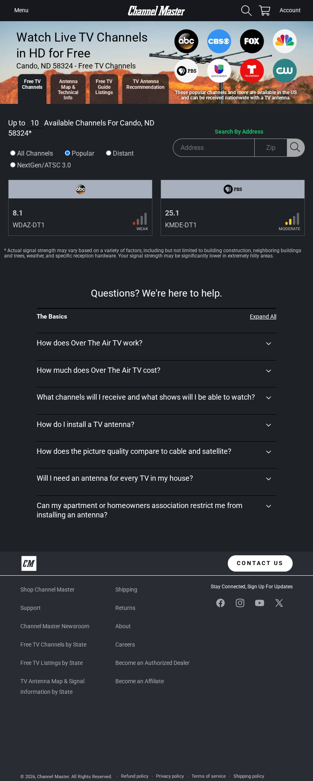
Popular (83, 153)
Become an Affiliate (139, 681)
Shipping (126, 589)
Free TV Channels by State (53, 644)
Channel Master (53, 776)
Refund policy (134, 776)
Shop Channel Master (47, 589)
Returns (125, 608)
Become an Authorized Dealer (152, 663)
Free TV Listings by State (51, 663)
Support (30, 608)
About (123, 626)
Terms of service (209, 776)
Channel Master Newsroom (54, 626)
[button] (21, 11)
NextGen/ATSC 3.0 (44, 165)
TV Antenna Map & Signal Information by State (52, 686)
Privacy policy (170, 776)
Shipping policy (249, 776)
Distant (123, 153)
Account (290, 11)
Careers (125, 644)
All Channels (35, 153)
